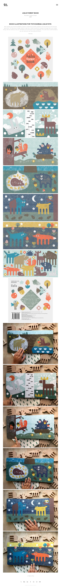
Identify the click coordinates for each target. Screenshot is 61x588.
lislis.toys (30, 33)
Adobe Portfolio (33, 585)
